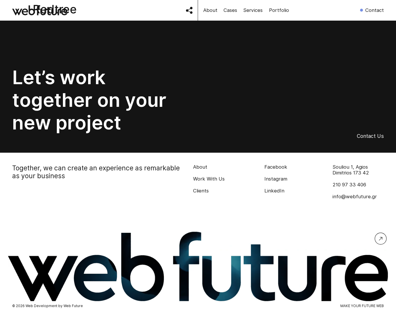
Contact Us (370, 136)
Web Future (73, 306)
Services (253, 10)
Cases (230, 10)
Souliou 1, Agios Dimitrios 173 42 (351, 170)
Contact (374, 10)
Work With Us (209, 179)
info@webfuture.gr (355, 196)
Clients (201, 191)
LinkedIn (274, 191)
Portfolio (279, 10)
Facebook (275, 167)
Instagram (275, 179)
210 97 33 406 (349, 185)
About (210, 10)
